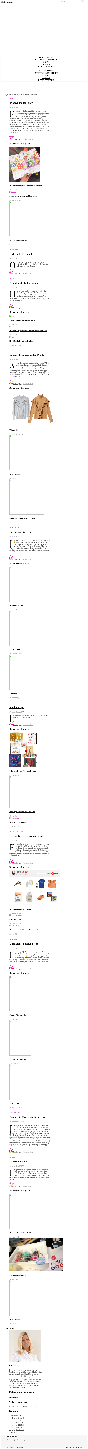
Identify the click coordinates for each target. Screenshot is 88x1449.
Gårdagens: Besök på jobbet (24, 943)
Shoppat (12, 350)
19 (14, 1427)
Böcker (11, 98)
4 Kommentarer (28, 384)
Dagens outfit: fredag (21, 532)
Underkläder (13, 249)
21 (19, 1427)
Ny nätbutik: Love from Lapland (21, 341)
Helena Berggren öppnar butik (26, 836)
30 (23, 1430)
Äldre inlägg (9, 1328)
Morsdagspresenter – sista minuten (22, 812)
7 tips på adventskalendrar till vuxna (22, 771)
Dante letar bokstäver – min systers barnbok (25, 186)
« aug (11, 1432)
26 (14, 1430)
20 (17, 1427)
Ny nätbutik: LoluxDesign (23, 283)
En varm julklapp (15, 649)
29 (21, 1430)
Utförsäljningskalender (46, 59)
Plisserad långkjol (15, 1103)
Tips (10, 703)
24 (10, 1430)
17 (10, 1427)
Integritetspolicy (46, 66)
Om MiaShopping (46, 57)
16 (23, 1425)
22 (21, 1427)
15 (21, 1425)
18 (12, 1427)
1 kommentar (27, 308)
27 (17, 1430)
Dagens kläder (14, 527)
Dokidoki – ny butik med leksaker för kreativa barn (28, 331)
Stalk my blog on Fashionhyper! (16, 1440)
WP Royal (19, 1447)
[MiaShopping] (7, 2)
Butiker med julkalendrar (18, 822)
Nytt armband (14, 474)
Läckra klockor (18, 1161)
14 (19, 1425)
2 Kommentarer (28, 139)
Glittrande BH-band (20, 254)
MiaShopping (17, 139)
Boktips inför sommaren (18, 240)
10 (10, 1425)
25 (12, 1430)
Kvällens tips (16, 707)
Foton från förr (14, 1113)
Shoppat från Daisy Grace (18, 1015)
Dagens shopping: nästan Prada (26, 354)
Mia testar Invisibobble (17, 1275)
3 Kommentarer (28, 559)
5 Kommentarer (28, 273)
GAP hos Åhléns (15, 919)
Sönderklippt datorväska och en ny (22, 518)
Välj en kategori (14, 1406)
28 (19, 1430)
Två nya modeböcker (21, 102)
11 (12, 1425)
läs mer (11, 136)
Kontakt (46, 62)
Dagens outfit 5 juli (16, 605)
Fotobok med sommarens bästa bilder (23, 196)
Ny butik (12, 278)
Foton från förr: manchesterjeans (27, 1117)
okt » (16, 1432)
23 (23, 1427)
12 (14, 1425)
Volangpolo (13, 430)
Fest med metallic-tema (17, 1059)
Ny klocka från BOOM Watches (21, 1233)
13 (17, 1425)
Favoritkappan (14, 693)
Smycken (20, 831)
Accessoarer (13, 1157)
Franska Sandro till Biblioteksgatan (22, 320)
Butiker (46, 64)
